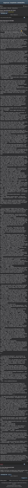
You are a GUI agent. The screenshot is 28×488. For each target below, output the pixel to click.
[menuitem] (1, 6)
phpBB (10, 482)
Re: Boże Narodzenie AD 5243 (7, 467)
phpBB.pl (19, 485)
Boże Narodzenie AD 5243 (8, 10)
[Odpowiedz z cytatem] (24, 18)
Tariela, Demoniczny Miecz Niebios (5, 17)
